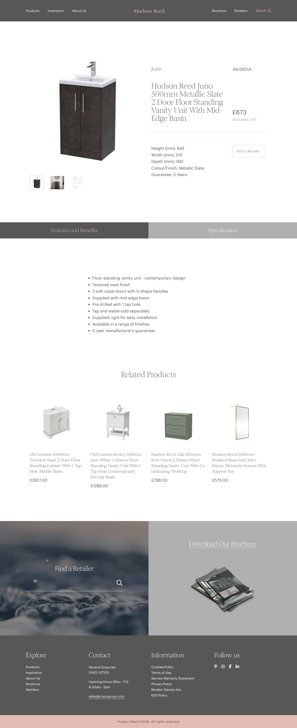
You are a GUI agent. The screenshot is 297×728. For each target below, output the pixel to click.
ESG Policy (159, 695)
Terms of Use (161, 673)
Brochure (219, 11)
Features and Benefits (74, 230)
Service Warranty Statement (172, 678)
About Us (79, 11)
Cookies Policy (162, 667)
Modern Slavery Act (166, 690)
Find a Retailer (248, 151)
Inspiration (56, 11)
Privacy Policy (161, 684)
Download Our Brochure (222, 544)
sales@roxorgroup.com (107, 696)
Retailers (241, 11)
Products (33, 11)
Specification (223, 230)
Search (261, 10)
